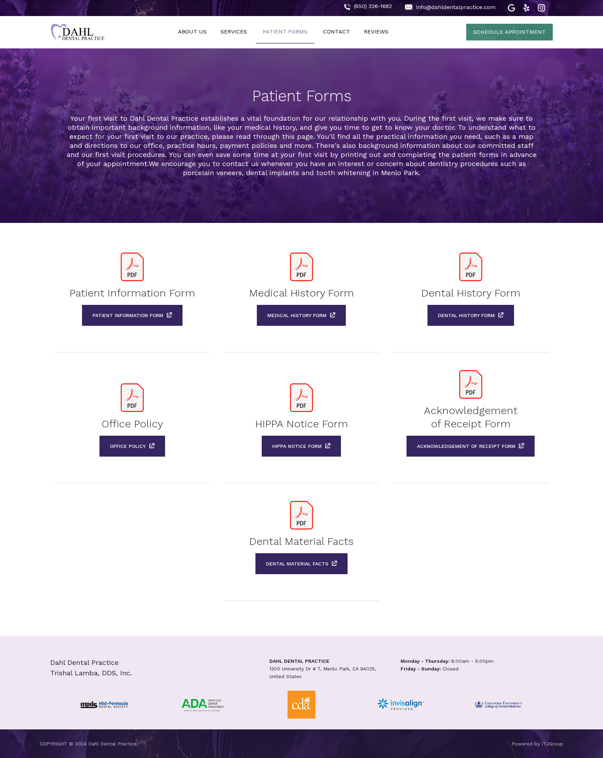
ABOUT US (192, 31)
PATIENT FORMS (285, 31)
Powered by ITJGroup (537, 743)
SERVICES (234, 31)
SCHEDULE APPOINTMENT (509, 32)
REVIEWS (376, 31)
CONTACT (336, 31)
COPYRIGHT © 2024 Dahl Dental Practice (88, 743)
